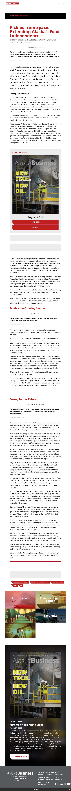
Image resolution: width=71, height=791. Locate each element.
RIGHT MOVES (59, 775)
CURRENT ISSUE (42, 785)
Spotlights (50, 616)
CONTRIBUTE (41, 777)
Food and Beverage (57, 582)
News (23, 42)
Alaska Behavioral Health (20, 582)
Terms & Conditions (25, 780)
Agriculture (41, 40)
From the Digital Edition (50, 599)
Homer (15, 585)
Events (20, 616)
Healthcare (15, 42)
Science (29, 42)
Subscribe (35, 228)
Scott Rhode (17, 40)
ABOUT (57, 777)
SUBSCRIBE (41, 775)
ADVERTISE (41, 772)
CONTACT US (58, 780)
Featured (52, 40)
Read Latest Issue (19, 757)
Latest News (20, 598)
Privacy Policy (14, 780)
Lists (20, 630)
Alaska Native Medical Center (40, 582)
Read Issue (35, 222)
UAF (21, 585)
